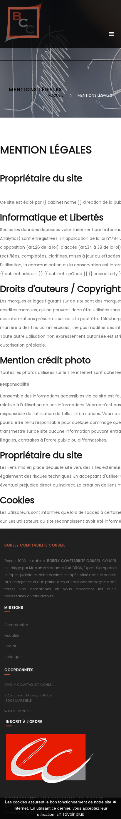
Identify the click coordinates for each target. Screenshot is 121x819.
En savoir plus (70, 814)
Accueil (55, 95)
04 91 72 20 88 (19, 711)
